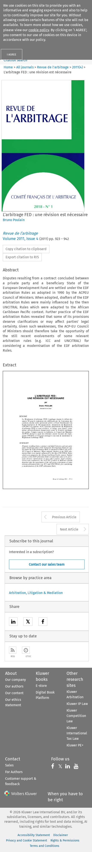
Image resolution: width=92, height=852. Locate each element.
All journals (25, 67)
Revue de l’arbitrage (53, 67)
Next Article (69, 529)
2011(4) (77, 67)
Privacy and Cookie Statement (26, 840)
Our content (14, 693)
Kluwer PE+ (75, 745)
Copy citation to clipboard (26, 249)
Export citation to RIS (22, 257)
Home (8, 67)
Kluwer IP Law (77, 704)
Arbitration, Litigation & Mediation (36, 593)
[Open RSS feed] (12, 650)
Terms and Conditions (44, 846)
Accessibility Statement (34, 835)
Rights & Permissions (64, 840)
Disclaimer (60, 835)
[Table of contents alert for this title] (26, 650)
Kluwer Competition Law (76, 715)
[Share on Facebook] (43, 622)
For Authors (13, 772)
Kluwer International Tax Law (77, 733)
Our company (15, 680)
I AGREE (11, 54)
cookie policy (38, 30)
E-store (41, 686)
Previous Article (64, 517)
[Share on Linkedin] (13, 622)
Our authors (14, 686)
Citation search (15, 60)
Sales (9, 765)
